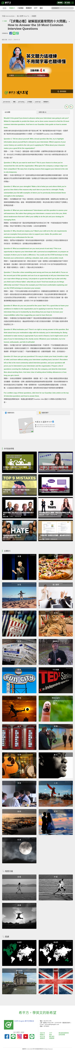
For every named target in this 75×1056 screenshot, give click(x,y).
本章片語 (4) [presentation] (42, 112)
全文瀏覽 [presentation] (7, 112)
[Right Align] (73, 3)
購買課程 (60, 2)
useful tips (38, 102)
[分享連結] (17, 33)
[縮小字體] (71, 107)
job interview (6, 102)
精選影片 (12, 8)
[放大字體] (67, 107)
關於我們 (51, 1036)
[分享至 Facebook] (10, 33)
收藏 (5, 21)
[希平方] (6, 3)
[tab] (19, 112)
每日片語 (42, 1036)
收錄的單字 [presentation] (45, 412)
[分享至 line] (14, 33)
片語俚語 (20, 8)
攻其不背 (42, 1033)
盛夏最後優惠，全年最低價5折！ (25, 75)
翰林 (41, 8)
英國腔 (34, 16)
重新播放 (63, 91)
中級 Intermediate (8, 16)
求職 (14, 102)
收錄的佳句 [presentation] (10, 412)
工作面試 (29, 102)
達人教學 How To (23, 16)
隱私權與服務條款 (64, 1033)
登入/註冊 (67, 2)
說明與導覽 (62, 1034)
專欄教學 (29, 8)
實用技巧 (46, 102)
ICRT (35, 8)
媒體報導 (51, 1038)
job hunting (21, 102)
